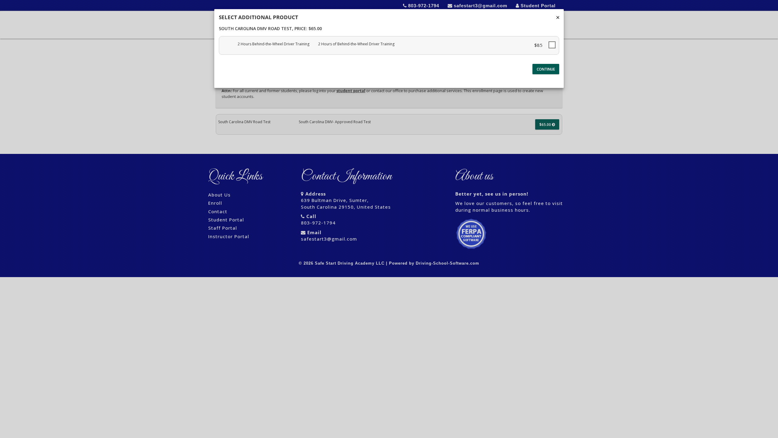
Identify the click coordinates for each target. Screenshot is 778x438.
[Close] (557, 17)
